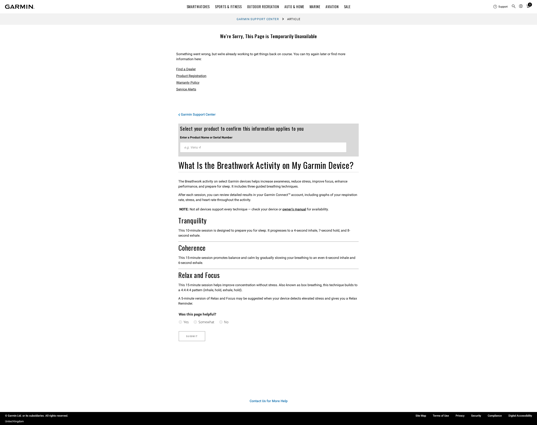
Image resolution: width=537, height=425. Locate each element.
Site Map (421, 415)
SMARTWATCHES (198, 6)
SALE (347, 6)
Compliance (495, 415)
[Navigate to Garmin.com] (19, 6)
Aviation (332, 6)
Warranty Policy (187, 83)
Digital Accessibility (520, 415)
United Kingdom (14, 421)
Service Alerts (186, 89)
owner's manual (294, 209)
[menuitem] (500, 6)
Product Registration (191, 76)
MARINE (315, 6)
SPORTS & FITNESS (228, 6)
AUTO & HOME (294, 6)
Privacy (460, 415)
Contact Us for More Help (269, 401)
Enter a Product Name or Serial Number (206, 137)
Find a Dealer (186, 69)
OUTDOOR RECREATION (263, 6)
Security (476, 415)
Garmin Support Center (258, 19)
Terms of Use (441, 415)
